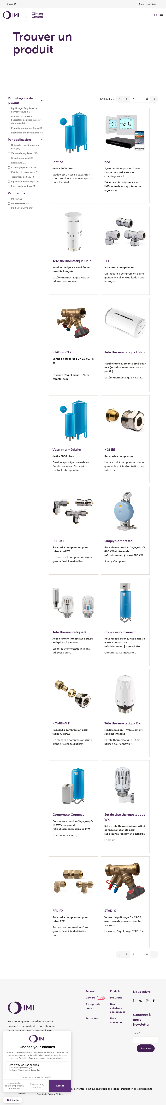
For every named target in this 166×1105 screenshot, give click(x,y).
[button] (119, 99)
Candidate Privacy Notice (50, 1094)
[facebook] (153, 1000)
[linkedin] (134, 1000)
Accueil (90, 991)
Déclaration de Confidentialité (136, 1088)
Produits (115, 991)
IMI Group (116, 997)
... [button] (140, 99)
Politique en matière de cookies (102, 1088)
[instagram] (147, 1000)
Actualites (92, 1018)
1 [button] (126, 99)
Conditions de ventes (73, 1088)
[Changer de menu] (161, 15)
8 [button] (147, 99)
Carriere (90, 997)
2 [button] (133, 99)
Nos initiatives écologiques (117, 1008)
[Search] (155, 15)
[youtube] (140, 1000)
